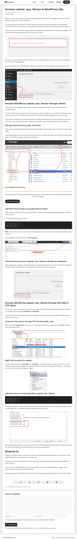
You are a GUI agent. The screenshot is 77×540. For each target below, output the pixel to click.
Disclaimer (63, 537)
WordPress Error (26, 486)
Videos (66, 2)
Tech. (42, 2)
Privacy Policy (70, 537)
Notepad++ (59, 366)
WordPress (18, 486)
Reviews (51, 2)
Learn (34, 2)
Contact (58, 537)
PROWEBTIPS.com (11, 537)
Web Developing (11, 486)
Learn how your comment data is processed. (42, 528)
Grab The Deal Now (12, 201)
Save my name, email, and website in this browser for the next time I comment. (31, 520)
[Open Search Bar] (72, 2)
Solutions (58, 2)
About (53, 537)
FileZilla (40, 32)
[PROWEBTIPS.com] (10, 2)
